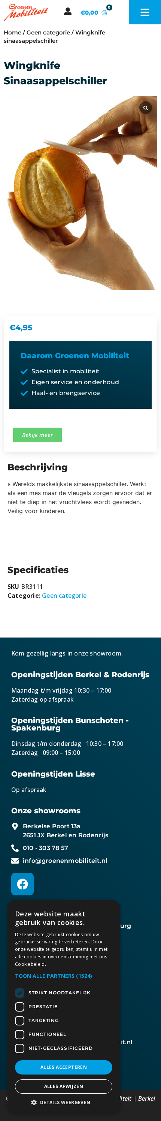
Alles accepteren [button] (63, 1067)
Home (12, 32)
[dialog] (63, 1007)
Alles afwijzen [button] (63, 1086)
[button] (63, 976)
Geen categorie (48, 32)
